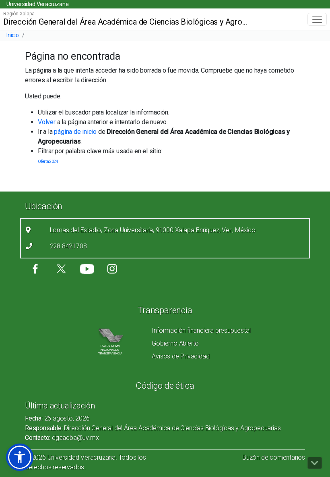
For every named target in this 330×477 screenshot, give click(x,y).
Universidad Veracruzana (37, 4)
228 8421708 (68, 246)
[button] (19, 457)
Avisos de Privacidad (180, 356)
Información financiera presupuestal (201, 330)
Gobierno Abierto (175, 343)
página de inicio (75, 131)
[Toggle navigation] (317, 19)
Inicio (12, 35)
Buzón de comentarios (273, 457)
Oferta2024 (48, 161)
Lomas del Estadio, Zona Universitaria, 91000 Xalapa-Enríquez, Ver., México (153, 230)
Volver (47, 122)
